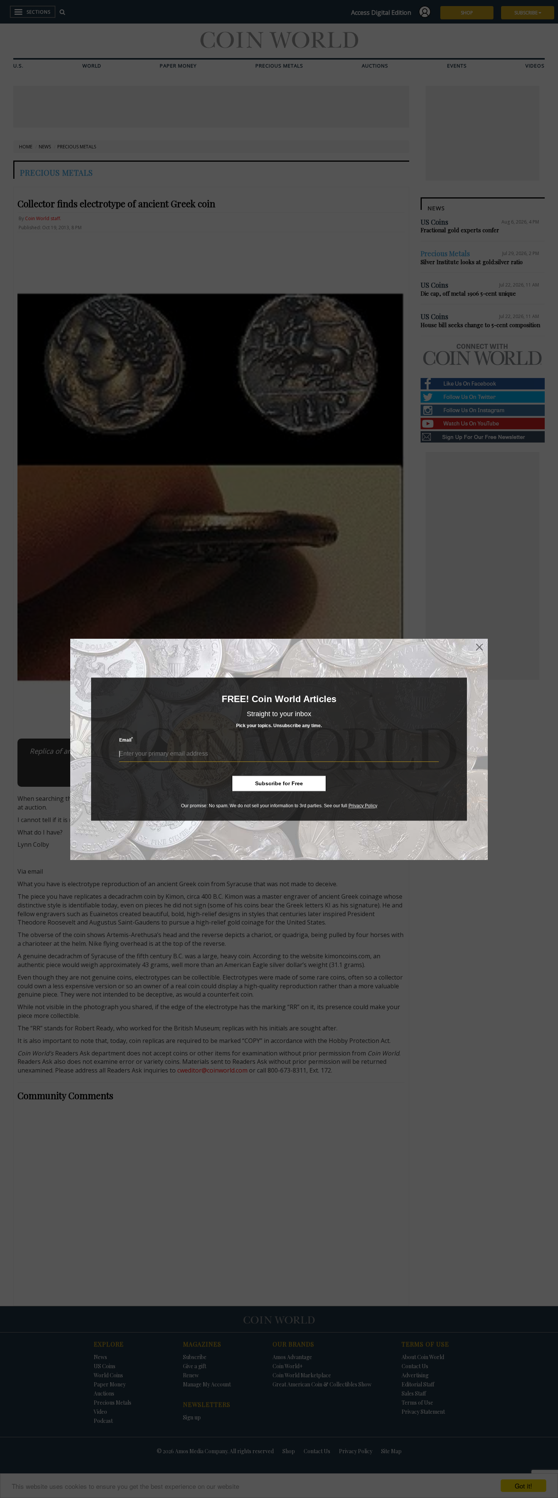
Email (126, 740)
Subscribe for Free (279, 783)
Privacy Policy (362, 805)
